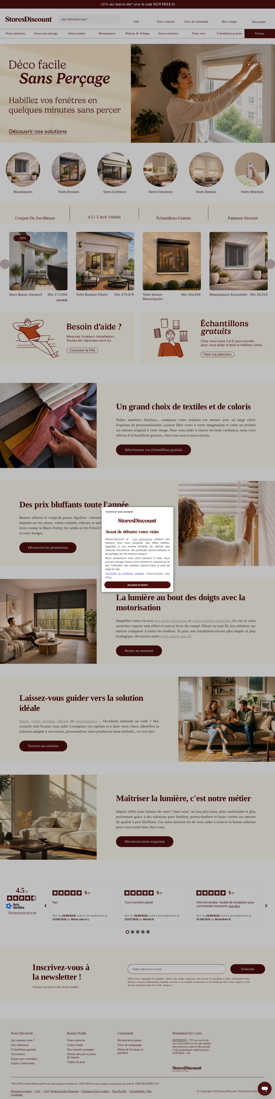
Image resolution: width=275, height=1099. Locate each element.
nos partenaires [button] (142, 539)
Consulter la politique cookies (124, 573)
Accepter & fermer (137, 585)
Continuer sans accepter (119, 511)
